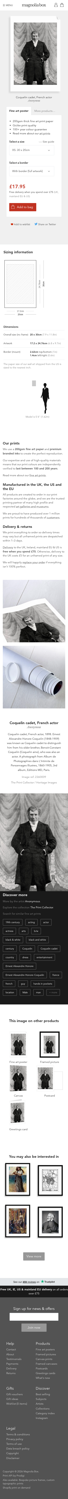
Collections (43, 1408)
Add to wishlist (22, 224)
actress (9, 931)
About (10, 1354)
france (55, 975)
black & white (13, 939)
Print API (7, 1475)
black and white (37, 939)
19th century (13, 922)
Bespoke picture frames (32, 1480)
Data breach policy (17, 1448)
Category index (45, 1413)
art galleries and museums (32, 506)
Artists (39, 1403)
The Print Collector (41, 907)
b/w (36, 931)
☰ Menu (8, 5)
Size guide (48, 141)
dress (25, 957)
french (9, 983)
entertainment (44, 957)
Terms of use (14, 1444)
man (38, 992)
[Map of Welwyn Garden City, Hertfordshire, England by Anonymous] (50, 1180)
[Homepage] (34, 6)
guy (23, 983)
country (10, 957)
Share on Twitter (47, 224)
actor (46, 922)
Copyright (12, 1453)
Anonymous (34, 100)
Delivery (8, 547)
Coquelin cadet (49, 948)
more (54, 992)
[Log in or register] (56, 5)
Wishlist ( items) (16, 1403)
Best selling (43, 1394)
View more (34, 1256)
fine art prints (37, 475)
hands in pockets (42, 983)
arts (24, 931)
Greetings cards (45, 1373)
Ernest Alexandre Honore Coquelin (25, 975)
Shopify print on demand (16, 1487)
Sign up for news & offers (34, 1308)
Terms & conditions (18, 1434)
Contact (11, 1349)
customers (53, 517)
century (10, 948)
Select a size (31, 141)
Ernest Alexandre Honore (19, 966)
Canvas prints (44, 1359)
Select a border (18, 163)
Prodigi (20, 1475)
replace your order (33, 562)
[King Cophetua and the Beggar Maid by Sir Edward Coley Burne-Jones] (17, 1221)
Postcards (42, 1368)
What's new (43, 1378)
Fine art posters (45, 1349)
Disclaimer (12, 1458)
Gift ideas (12, 1399)
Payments (12, 1364)
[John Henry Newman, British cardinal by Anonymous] (50, 1222)
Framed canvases (46, 1364)
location (10, 992)
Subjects (41, 1399)
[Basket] (62, 5)
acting (31, 922)
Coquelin (27, 948)
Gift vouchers (14, 1394)
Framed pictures (46, 1354)
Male (25, 992)
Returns (11, 1373)
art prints (44, 133)
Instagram (42, 1418)
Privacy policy (14, 1439)
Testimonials (13, 1359)
